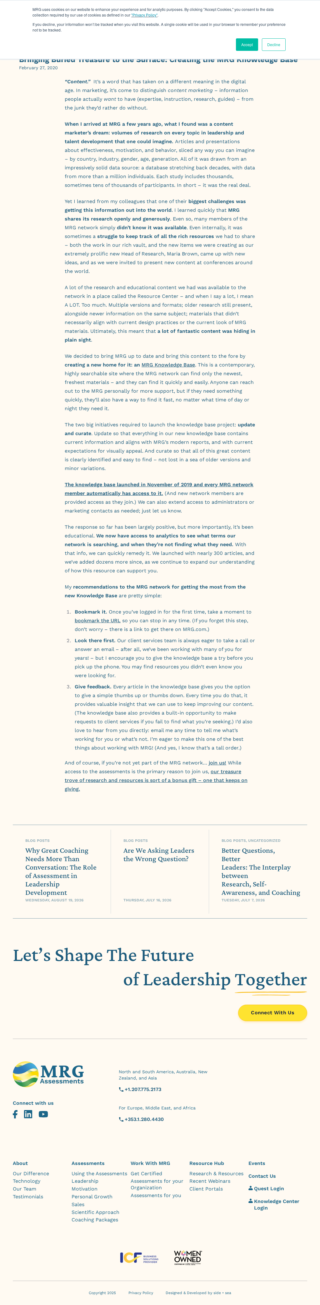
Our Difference (31, 1173)
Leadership (85, 1181)
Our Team (24, 1189)
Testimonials (28, 1197)
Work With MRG (150, 1163)
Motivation (85, 1189)
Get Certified (146, 1173)
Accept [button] (247, 44)
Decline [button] (273, 44)
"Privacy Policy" (144, 14)
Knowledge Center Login (276, 1204)
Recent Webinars (209, 1181)
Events (256, 1163)
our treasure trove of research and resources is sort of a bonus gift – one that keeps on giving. (156, 780)
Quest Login (269, 1188)
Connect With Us (272, 1013)
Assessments (88, 1163)
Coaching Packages (95, 1220)
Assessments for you (156, 1195)
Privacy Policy (140, 1293)
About (20, 1163)
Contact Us (262, 1176)
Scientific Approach (95, 1212)
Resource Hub (206, 1163)
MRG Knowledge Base (168, 365)
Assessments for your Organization (157, 1184)
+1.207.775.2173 (143, 1089)
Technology (26, 1181)
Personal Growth (92, 1197)
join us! (217, 763)
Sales (78, 1204)
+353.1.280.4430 (144, 1119)
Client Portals (206, 1189)
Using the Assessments (99, 1173)
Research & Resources (216, 1173)
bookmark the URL (98, 620)
